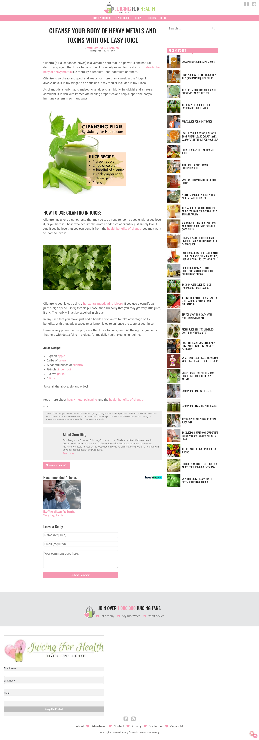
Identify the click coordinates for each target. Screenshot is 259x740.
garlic (60, 374)
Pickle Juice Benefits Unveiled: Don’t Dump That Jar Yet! (198, 331)
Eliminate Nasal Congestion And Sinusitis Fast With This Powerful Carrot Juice (199, 241)
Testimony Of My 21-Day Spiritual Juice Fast (199, 420)
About (80, 726)
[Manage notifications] (252, 733)
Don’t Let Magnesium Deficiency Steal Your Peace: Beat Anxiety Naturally (198, 346)
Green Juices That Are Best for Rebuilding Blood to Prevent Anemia (198, 376)
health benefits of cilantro (124, 228)
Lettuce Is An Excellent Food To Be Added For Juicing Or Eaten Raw (200, 465)
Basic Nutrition (102, 18)
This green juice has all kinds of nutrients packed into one (199, 91)
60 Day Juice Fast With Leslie (197, 391)
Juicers (152, 18)
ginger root (64, 369)
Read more (68, 453)
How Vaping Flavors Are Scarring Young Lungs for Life (59, 513)
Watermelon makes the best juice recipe (199, 181)
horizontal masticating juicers (103, 303)
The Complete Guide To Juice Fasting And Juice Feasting (196, 106)
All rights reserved (111, 732)
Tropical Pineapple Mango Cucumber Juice (195, 166)
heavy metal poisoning (82, 399)
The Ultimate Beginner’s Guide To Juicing (199, 450)
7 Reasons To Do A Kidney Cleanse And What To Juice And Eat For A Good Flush (199, 226)
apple (61, 356)
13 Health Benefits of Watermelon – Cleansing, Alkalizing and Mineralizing (199, 301)
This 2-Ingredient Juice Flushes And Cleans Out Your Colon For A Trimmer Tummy (199, 211)
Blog (163, 18)
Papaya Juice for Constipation (197, 121)
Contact (119, 726)
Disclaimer (156, 726)
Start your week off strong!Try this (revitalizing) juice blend (199, 76)
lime (52, 378)
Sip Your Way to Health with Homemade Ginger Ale (197, 316)
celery (62, 360)
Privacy (136, 726)
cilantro (78, 365)
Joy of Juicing (122, 18)
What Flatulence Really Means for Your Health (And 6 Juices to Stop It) (200, 361)
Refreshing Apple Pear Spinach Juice (198, 151)
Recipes (139, 18)
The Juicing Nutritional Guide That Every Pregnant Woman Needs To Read (200, 436)
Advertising (98, 726)
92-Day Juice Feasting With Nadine (199, 406)
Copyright (176, 726)
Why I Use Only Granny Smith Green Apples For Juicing (197, 480)
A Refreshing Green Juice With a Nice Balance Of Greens (198, 196)
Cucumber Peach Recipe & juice (198, 61)
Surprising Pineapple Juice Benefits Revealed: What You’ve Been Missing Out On (198, 271)
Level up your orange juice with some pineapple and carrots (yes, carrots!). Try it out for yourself (200, 136)
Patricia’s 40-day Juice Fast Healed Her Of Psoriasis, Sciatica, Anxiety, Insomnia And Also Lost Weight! (200, 256)
